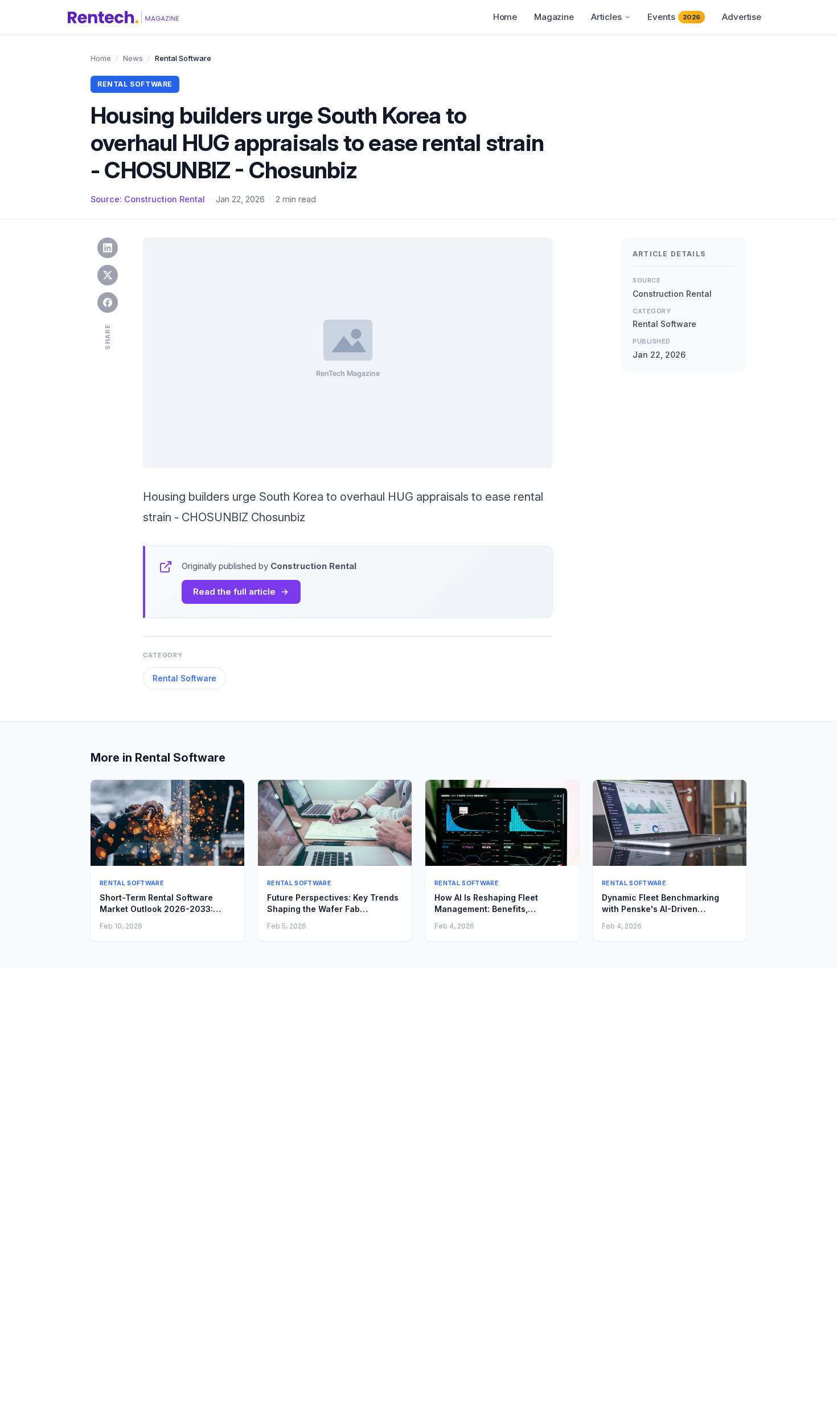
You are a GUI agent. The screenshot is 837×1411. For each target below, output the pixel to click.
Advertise (741, 16)
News (133, 58)
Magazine (554, 16)
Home (505, 16)
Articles (606, 16)
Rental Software (184, 678)
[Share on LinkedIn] (107, 248)
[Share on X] (107, 275)
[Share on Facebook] (107, 302)
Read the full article (234, 591)
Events (673, 16)
